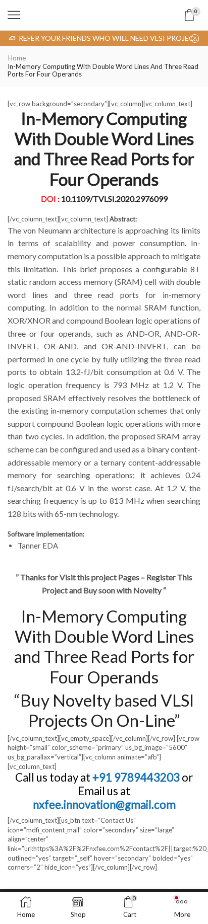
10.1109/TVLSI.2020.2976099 (114, 198)
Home (17, 58)
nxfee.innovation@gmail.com (104, 804)
